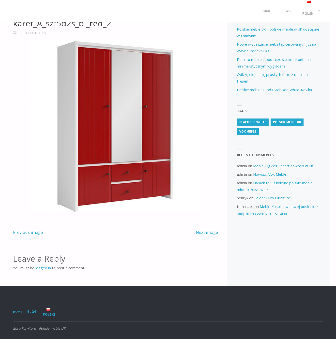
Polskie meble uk (287, 122)
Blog (32, 311)
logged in (43, 267)
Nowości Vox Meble (269, 174)
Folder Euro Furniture (272, 197)
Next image (207, 232)
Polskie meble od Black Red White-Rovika (274, 89)
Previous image (28, 232)
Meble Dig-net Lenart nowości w (283, 165)
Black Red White (252, 122)
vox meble (247, 131)
